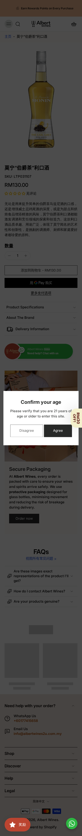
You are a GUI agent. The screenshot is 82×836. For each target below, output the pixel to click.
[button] (76, 418)
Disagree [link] (26, 430)
